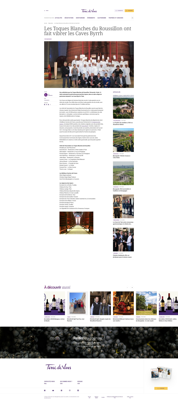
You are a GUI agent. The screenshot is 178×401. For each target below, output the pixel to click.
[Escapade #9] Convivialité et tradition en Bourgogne (122, 190)
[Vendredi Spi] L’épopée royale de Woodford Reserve (100, 320)
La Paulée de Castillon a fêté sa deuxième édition (123, 123)
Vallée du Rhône (116, 220)
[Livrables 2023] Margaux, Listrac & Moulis (54, 320)
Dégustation (50, 23)
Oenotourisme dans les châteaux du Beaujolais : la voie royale (146, 320)
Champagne (116, 253)
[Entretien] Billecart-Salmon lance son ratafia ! (123, 320)
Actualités (58, 18)
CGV (78, 383)
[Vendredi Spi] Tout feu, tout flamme (75, 320)
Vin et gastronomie (48, 39)
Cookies (103, 397)
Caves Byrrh (85, 126)
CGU (61, 383)
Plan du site (89, 397)
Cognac (69, 316)
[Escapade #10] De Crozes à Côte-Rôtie (121, 156)
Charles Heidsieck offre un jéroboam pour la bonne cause (122, 256)
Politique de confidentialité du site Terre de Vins (115, 397)
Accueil (45, 23)
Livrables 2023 (47, 316)
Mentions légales (96, 397)
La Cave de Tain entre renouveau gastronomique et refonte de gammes (123, 223)
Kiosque (79, 381)
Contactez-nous (49, 381)
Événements (91, 18)
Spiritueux (92, 316)
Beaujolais (138, 316)
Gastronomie (101, 18)
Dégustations (69, 18)
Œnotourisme (80, 18)
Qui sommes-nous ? (66, 381)
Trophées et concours (116, 18)
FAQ (45, 383)
